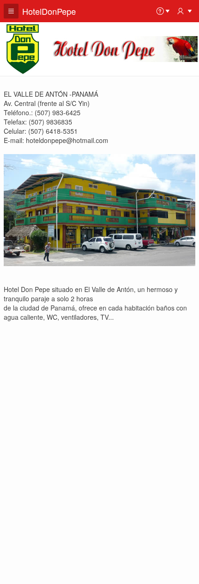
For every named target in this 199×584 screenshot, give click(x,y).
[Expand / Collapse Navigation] (11, 11)
